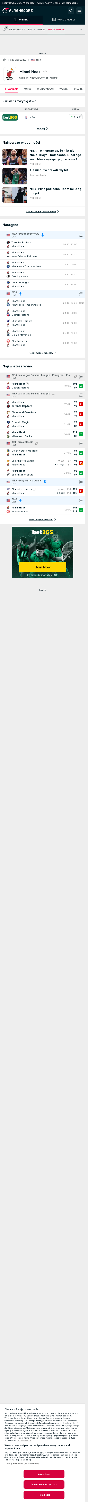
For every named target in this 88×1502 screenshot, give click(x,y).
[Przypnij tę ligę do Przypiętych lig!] (75, 376)
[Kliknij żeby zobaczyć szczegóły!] (42, 244)
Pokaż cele (44, 1494)
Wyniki (63, 88)
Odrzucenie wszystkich (44, 1484)
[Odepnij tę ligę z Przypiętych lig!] (42, 235)
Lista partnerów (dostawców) (22, 1463)
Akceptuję (44, 1474)
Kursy (27, 88)
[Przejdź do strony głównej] (20, 10)
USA (38, 60)
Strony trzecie (24, 1440)
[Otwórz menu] (79, 10)
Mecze (78, 88)
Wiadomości (45, 88)
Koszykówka (17, 60)
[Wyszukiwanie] (71, 10)
